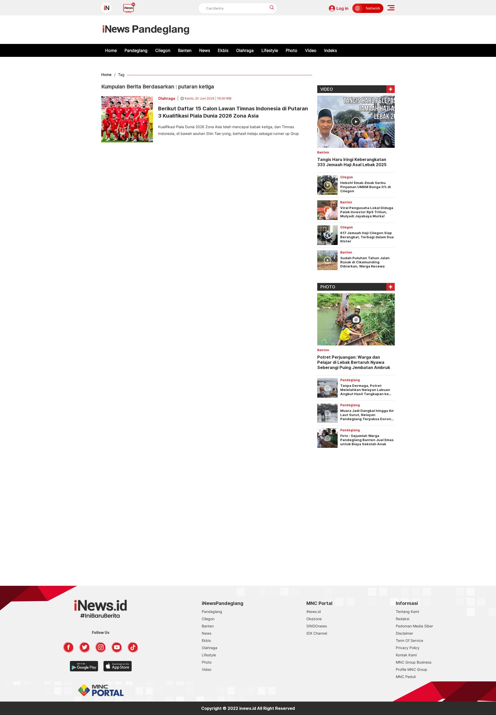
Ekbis (223, 50)
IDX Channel (316, 633)
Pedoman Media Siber (414, 626)
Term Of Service (409, 640)
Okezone (314, 619)
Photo (291, 50)
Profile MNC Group (411, 669)
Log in (342, 8)
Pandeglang (136, 50)
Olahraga (245, 50)
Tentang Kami (407, 611)
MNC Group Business (413, 662)
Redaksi (402, 619)
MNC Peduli (406, 676)
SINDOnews (316, 626)
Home (111, 50)
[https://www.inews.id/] (146, 29)
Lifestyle (269, 50)
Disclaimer (404, 633)
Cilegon (162, 50)
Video (310, 50)
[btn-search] (272, 7)
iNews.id (313, 611)
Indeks (330, 50)
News (204, 50)
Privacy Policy (408, 647)
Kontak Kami (406, 655)
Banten (184, 50)
